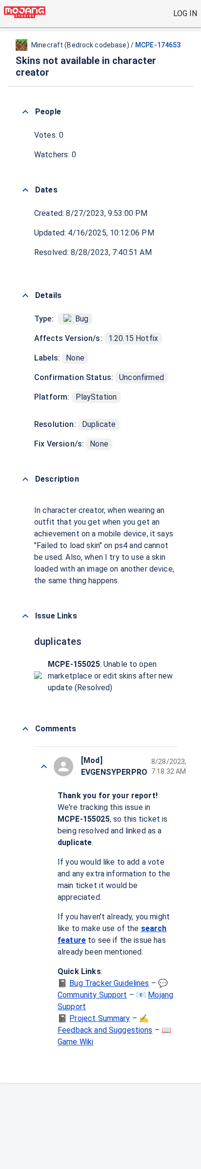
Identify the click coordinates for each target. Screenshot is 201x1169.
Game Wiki (75, 1041)
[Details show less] (25, 295)
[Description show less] (25, 479)
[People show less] (25, 112)
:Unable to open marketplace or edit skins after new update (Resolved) (110, 675)
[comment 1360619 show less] (44, 766)
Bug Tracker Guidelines (109, 983)
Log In (185, 13)
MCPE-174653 (158, 45)
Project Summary (99, 1018)
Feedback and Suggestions (105, 1030)
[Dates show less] (25, 190)
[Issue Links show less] (25, 616)
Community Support (92, 994)
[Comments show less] (25, 729)
